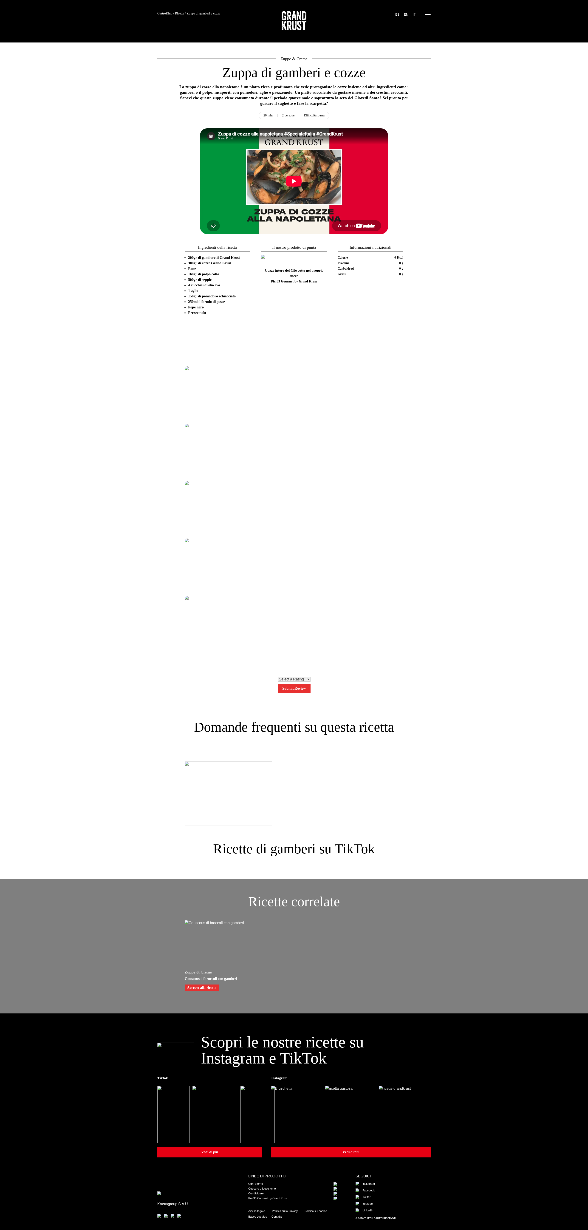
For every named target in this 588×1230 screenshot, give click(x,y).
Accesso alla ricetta (201, 988)
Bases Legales (257, 1216)
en (406, 14)
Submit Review (294, 688)
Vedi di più (209, 1152)
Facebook (368, 1190)
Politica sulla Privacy (285, 1211)
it (414, 14)
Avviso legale (256, 1211)
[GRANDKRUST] (294, 21)
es (397, 14)
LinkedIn (367, 1210)
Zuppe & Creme (294, 58)
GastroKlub (164, 13)
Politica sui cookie (316, 1211)
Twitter (366, 1197)
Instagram (368, 1183)
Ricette (179, 13)
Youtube (367, 1203)
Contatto (276, 1216)
